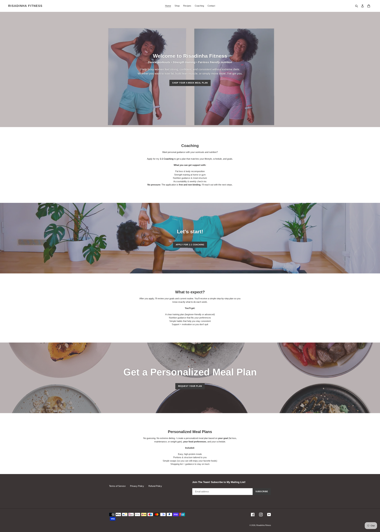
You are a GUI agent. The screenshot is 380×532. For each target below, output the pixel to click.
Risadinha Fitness (25, 5)
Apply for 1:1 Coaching (190, 245)
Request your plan (190, 386)
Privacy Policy (137, 486)
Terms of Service (117, 486)
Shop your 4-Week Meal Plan (190, 83)
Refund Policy (155, 486)
